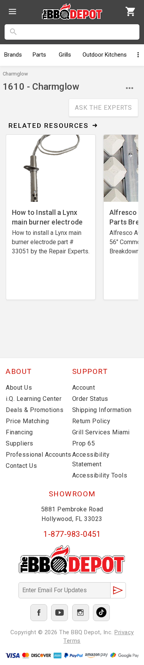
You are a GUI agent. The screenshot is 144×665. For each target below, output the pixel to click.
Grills (65, 54)
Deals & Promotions (34, 410)
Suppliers (19, 443)
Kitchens (105, 54)
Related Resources (48, 125)
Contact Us (21, 465)
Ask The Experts (103, 107)
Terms (72, 640)
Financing (19, 432)
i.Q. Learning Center (33, 398)
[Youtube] (59, 612)
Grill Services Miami (101, 432)
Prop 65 (83, 443)
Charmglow (15, 74)
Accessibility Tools (99, 475)
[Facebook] (38, 612)
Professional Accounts (38, 454)
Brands (13, 54)
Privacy (124, 632)
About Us (19, 387)
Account (83, 387)
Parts (39, 54)
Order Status (90, 398)
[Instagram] (80, 612)
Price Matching (27, 421)
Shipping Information (102, 410)
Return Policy (91, 421)
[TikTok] (101, 612)
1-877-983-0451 (72, 534)
